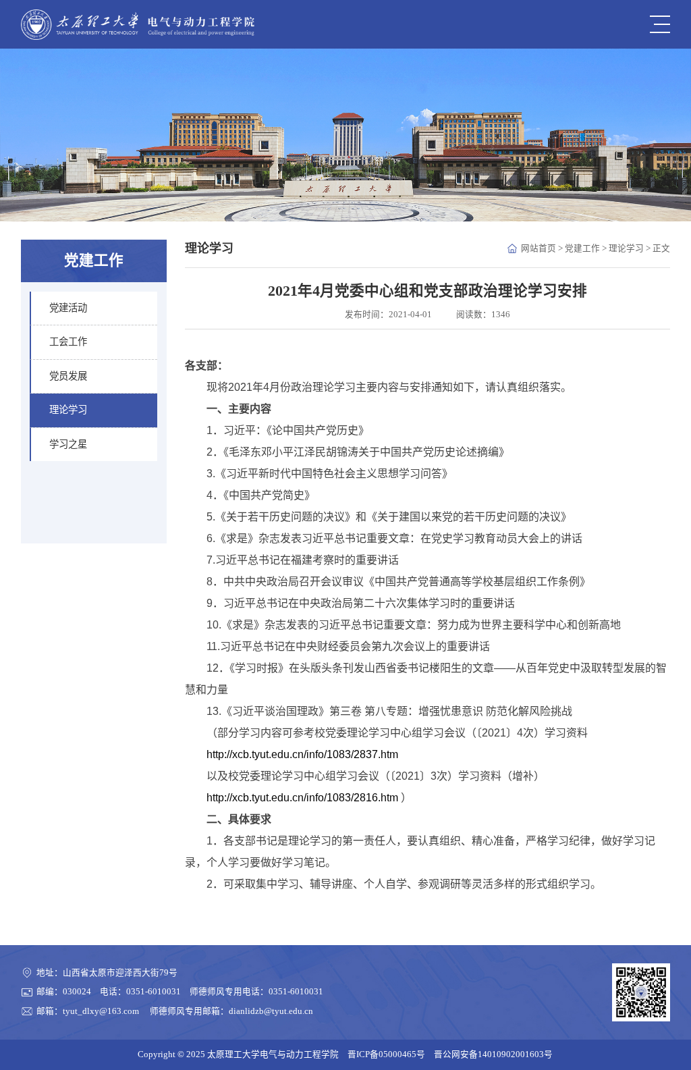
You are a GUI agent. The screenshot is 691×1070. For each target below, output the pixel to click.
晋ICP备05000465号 (386, 1054)
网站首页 (538, 248)
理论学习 (626, 248)
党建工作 (582, 248)
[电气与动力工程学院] (137, 24)
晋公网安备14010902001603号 (493, 1054)
